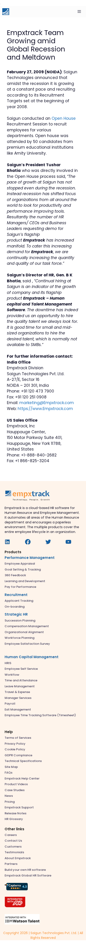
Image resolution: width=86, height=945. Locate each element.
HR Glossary (14, 819)
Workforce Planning (19, 638)
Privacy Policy (15, 743)
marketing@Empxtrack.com (46, 402)
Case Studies (15, 790)
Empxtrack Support (19, 807)
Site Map (11, 767)
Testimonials (14, 852)
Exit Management (18, 709)
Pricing (10, 802)
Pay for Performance (20, 587)
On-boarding (15, 606)
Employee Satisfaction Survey (27, 644)
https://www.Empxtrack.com (45, 408)
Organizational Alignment (24, 632)
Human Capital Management (31, 657)
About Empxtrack (18, 858)
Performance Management (30, 557)
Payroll (10, 703)
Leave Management (20, 686)
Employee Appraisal (20, 563)
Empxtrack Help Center (22, 778)
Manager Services (18, 698)
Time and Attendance (21, 680)
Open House (64, 118)
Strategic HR (16, 614)
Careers (11, 835)
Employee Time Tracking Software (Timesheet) (40, 715)
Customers (13, 846)
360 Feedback (15, 575)
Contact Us (13, 840)
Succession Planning (20, 620)
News (9, 796)
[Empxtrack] (5, 11)
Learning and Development (25, 581)
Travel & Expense (17, 692)
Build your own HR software (25, 870)
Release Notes (15, 813)
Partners (11, 864)
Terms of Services (18, 738)
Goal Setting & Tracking (23, 569)
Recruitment (16, 594)
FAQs (8, 772)
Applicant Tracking (19, 601)
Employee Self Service (21, 669)
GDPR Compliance (18, 755)
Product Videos (16, 784)
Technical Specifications (23, 761)
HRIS (8, 663)
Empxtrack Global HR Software (28, 875)
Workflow (12, 674)
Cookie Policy (15, 749)
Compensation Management (27, 626)
